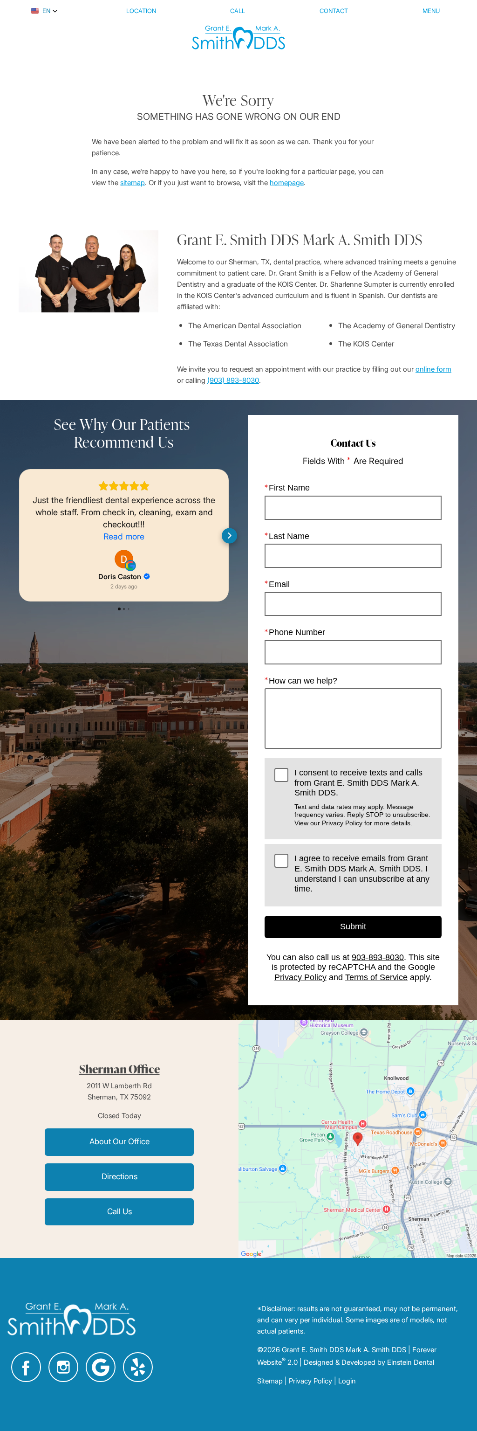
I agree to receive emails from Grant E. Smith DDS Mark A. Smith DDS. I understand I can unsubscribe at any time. (361, 873)
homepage (287, 182)
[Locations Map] (357, 1138)
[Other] (138, 1367)
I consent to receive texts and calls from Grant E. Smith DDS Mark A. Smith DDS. (362, 797)
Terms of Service (376, 977)
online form (433, 369)
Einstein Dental (410, 1362)
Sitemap (270, 1381)
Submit (353, 926)
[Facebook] (26, 1367)
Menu (431, 10)
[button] (44, 10)
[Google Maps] (101, 1367)
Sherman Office (119, 1069)
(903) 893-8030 (233, 380)
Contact (334, 10)
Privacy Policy (342, 823)
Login (347, 1381)
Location (141, 10)
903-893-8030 (378, 957)
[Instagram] (63, 1367)
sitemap (132, 182)
